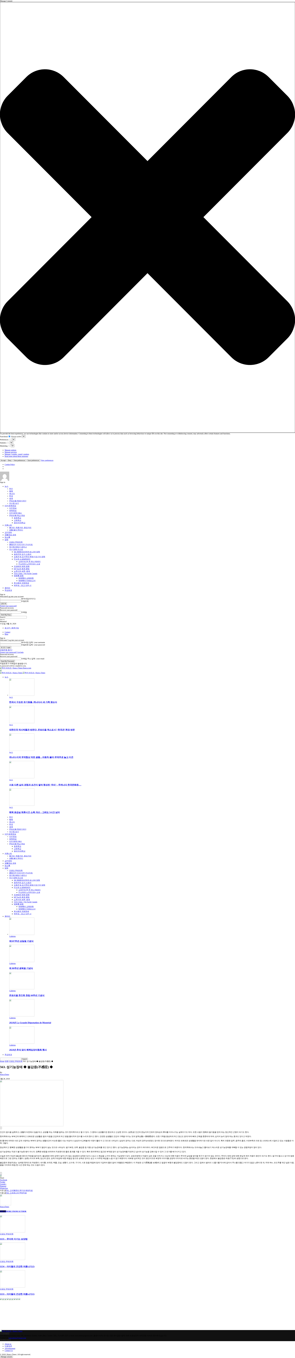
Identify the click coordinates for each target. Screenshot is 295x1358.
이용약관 (8, 1346)
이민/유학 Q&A (15, 513)
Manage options (10, 450)
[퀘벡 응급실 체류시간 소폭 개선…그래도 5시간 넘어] (21, 805)
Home (2, 1061)
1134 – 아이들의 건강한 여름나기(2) (17, 1266)
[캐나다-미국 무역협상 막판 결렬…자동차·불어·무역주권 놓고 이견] (21, 750)
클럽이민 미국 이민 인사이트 (21, 545)
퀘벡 (11, 491)
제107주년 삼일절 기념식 (21, 941)
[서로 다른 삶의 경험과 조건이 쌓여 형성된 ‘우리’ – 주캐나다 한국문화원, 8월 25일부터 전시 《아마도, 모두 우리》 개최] (21, 778)
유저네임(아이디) (28, 599)
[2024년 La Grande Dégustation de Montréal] (21, 1016)
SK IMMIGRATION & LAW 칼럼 (27, 552)
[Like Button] (1, 1128)
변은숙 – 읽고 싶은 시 (22, 585)
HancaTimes (4, 1074)
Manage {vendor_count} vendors (17, 454)
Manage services (11, 452)
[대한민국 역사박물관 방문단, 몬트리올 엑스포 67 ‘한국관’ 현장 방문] (21, 723)
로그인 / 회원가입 (12, 628)
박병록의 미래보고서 (26, 581)
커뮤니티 (8, 525)
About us (8, 1344)
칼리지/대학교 (19, 523)
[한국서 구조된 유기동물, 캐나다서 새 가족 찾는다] (21, 695)
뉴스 (6, 486)
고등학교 (17, 520)
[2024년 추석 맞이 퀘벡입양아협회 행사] (21, 1043)
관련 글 (3, 1211)
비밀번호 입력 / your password (33, 645)
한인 (11, 489)
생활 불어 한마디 (16, 530)
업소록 (7, 537)
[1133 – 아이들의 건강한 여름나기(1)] (12, 1287)
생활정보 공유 (10, 535)
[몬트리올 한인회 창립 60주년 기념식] (21, 989)
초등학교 (17, 518)
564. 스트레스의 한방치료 (16, 1193)
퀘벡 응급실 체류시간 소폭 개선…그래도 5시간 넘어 (34, 812)
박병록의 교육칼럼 (26, 578)
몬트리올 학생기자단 (17, 501)
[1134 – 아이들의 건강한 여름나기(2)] (12, 1259)
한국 (11, 496)
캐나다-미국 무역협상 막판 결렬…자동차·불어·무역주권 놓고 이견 (41, 757)
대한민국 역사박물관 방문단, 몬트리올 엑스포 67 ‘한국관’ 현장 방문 (42, 729)
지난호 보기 (14, 503)
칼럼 (6, 540)
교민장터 (8, 532)
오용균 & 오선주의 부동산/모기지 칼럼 (29, 557)
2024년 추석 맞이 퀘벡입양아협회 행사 (28, 1050)
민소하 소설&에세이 (22, 559)
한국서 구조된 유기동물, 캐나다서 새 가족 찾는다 (33, 702)
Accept (3, 460)
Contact (7, 632)
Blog (6, 634)
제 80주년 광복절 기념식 (21, 968)
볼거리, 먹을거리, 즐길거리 (20, 528)
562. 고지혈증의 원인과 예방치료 (19, 1190)
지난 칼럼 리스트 (16, 549)
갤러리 (7, 588)
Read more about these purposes (16, 456)
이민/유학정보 (10, 506)
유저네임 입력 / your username (33, 642)
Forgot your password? (8, 606)
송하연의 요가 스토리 (22, 554)
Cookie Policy (10, 464)
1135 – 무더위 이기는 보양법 (14, 1239)
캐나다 (12, 494)
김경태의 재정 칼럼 (22, 566)
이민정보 (13, 508)
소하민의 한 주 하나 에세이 (29, 562)
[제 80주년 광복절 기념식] (21, 961)
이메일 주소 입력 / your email (32, 659)
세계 (11, 498)
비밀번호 (25, 601)
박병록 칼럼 (19, 576)
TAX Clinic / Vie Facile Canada (25, 574)
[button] (147, 217)
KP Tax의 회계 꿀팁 (22, 569)
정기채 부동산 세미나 (18, 547)
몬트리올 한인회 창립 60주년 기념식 (26, 995)
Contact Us (9, 1351)
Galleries (12, 936)
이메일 (24, 612)
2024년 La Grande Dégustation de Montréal (30, 1022)
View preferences (19, 460)
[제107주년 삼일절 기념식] (21, 934)
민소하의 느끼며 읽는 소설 (29, 564)
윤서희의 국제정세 (21, 583)
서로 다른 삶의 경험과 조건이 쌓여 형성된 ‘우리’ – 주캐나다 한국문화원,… (45, 785)
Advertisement (10, 1348)
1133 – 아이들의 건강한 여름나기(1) (17, 1294)
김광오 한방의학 (16, 542)
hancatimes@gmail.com (17, 1338)
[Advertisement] (17, 1315)
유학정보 (13, 511)
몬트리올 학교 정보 (17, 515)
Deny (9, 460)
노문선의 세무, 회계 (22, 571)
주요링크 (8, 590)
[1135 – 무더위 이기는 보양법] (12, 1232)
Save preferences (33, 460)
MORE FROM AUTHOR (16, 1211)
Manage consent (6, 1357)
